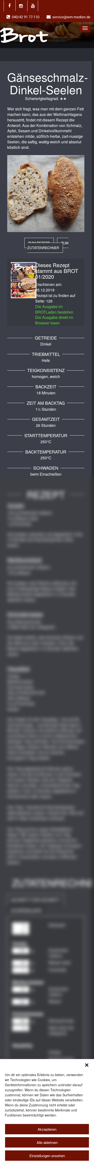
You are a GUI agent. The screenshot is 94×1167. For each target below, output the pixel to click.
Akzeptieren (47, 1129)
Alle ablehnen (47, 1142)
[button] (86, 1065)
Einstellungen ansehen (47, 1155)
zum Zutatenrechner (47, 245)
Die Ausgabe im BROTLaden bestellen (54, 309)
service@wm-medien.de (71, 17)
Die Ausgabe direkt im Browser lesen (54, 320)
